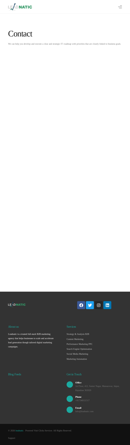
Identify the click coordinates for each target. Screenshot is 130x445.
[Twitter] (90, 305)
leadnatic (19, 430)
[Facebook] (81, 305)
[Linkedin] (107, 305)
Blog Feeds (14, 374)
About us (13, 326)
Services (71, 326)
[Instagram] (99, 305)
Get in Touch (74, 374)
